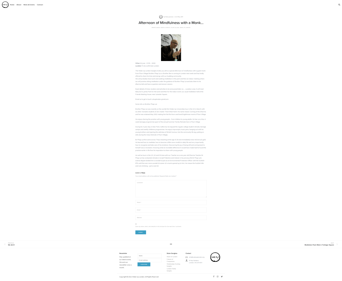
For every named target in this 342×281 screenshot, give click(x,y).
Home (12, 5)
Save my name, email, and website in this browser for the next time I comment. (158, 226)
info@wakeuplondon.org (196, 257)
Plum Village (175, 27)
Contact (40, 5)
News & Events (29, 5)
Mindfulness (156, 27)
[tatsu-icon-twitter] (222, 276)
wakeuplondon (169, 17)
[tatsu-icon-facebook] (214, 276)
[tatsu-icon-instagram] (218, 276)
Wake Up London (185, 27)
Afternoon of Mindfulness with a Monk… (171, 22)
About (19, 5)
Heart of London (172, 257)
